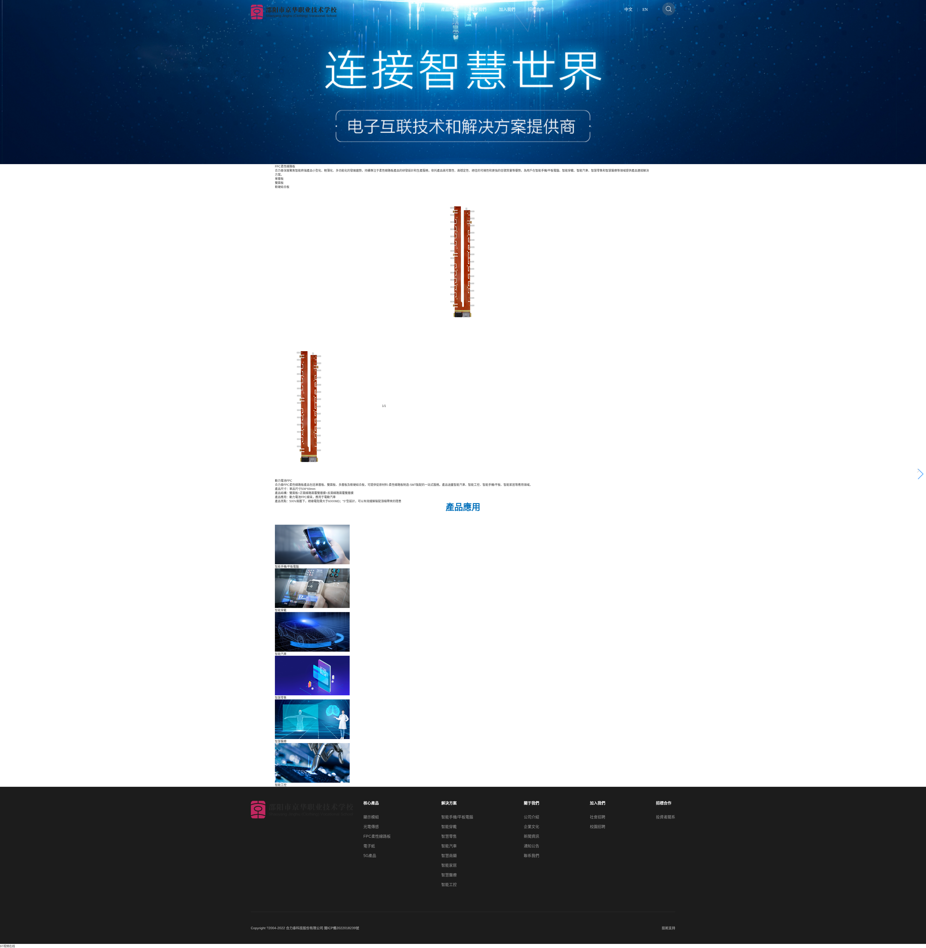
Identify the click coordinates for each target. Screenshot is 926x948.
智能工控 (449, 885)
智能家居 (449, 865)
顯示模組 (371, 817)
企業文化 (531, 827)
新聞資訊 (531, 836)
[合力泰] (294, 12)
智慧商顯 (449, 856)
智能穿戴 (449, 827)
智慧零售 (449, 836)
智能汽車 (449, 846)
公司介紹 (531, 817)
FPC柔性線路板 (377, 836)
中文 (628, 10)
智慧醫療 (449, 875)
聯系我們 (531, 856)
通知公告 (531, 846)
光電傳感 (371, 827)
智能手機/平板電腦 (457, 817)
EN (645, 10)
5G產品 (369, 856)
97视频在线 (7, 946)
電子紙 (369, 846)
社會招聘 (597, 817)
